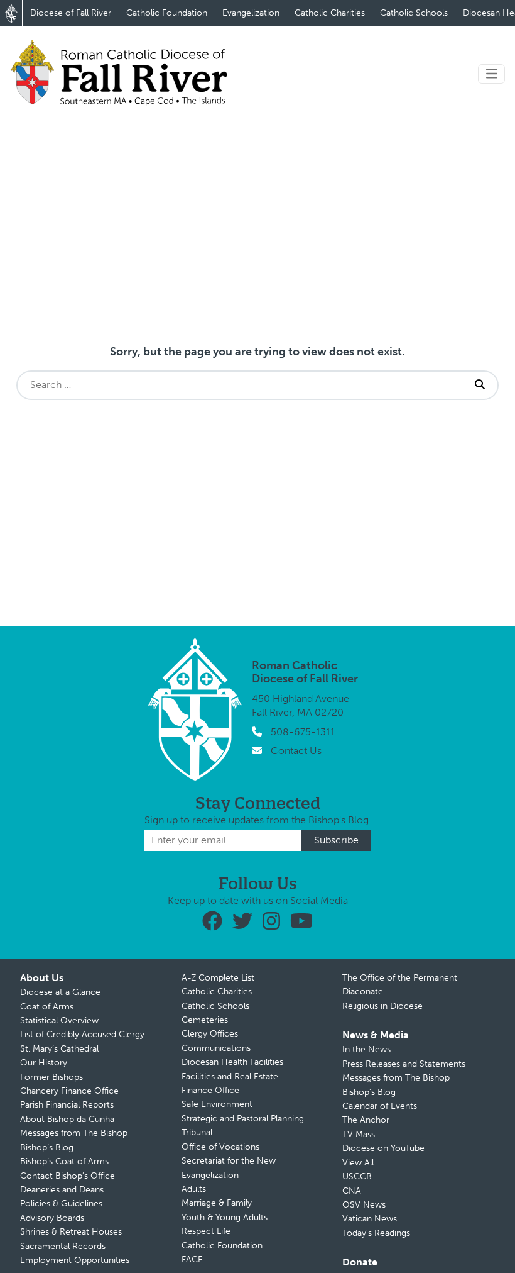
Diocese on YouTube (383, 1148)
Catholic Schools (414, 13)
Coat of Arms (46, 1006)
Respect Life (206, 1231)
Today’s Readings (376, 1233)
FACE (192, 1259)
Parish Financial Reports (67, 1104)
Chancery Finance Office (69, 1091)
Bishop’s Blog (46, 1147)
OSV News (364, 1204)
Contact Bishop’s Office (67, 1175)
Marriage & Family (217, 1203)
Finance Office (210, 1090)
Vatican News (369, 1218)
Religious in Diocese (382, 1006)
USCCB (357, 1176)
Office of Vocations (220, 1147)
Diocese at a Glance (60, 992)
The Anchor (365, 1120)
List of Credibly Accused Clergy (82, 1034)
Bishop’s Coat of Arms (64, 1161)
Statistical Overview (59, 1020)
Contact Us (296, 751)
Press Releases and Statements (403, 1064)
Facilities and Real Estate (230, 1076)
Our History (43, 1062)
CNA (351, 1191)
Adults (194, 1189)
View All (358, 1162)
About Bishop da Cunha (67, 1119)
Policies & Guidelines (61, 1203)
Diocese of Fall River (70, 13)
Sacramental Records (63, 1246)
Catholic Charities (330, 13)
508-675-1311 (303, 732)
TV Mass (358, 1134)
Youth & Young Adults (225, 1217)
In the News (366, 1049)
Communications (216, 1048)
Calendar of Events (379, 1106)
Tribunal (197, 1132)
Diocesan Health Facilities (232, 1062)
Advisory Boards (52, 1218)
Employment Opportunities (74, 1260)
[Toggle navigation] (492, 74)
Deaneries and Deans (62, 1189)
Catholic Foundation (166, 13)
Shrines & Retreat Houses (71, 1231)
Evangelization (250, 13)
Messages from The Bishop (73, 1133)
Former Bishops (51, 1077)
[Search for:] (240, 385)
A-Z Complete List (218, 977)
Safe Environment (217, 1104)
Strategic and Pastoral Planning (243, 1118)
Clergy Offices (210, 1033)
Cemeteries (205, 1020)
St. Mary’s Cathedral (59, 1048)
